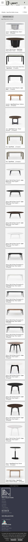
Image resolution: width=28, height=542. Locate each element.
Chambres (4, 502)
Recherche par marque (6, 512)
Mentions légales (5, 526)
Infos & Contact (5, 529)
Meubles (4, 12)
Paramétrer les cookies (7, 528)
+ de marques (5, 507)
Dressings (4, 501)
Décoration (4, 506)
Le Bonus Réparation (6, 519)
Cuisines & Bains (5, 509)
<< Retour (25, 12)
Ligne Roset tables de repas (12, 12)
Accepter (20, 539)
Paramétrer (13, 539)
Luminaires (4, 504)
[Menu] (2, 2)
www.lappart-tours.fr (6, 531)
